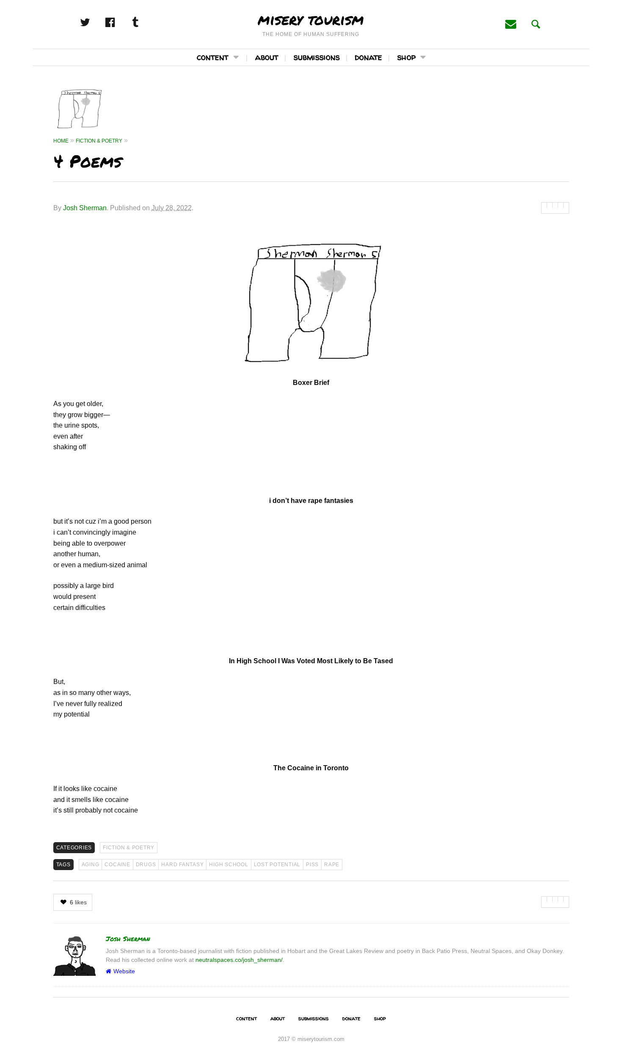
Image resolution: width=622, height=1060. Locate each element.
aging (90, 865)
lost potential (277, 865)
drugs (146, 865)
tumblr (144, 22)
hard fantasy (182, 865)
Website (124, 971)
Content (212, 57)
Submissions (317, 57)
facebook (119, 22)
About (266, 57)
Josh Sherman (85, 207)
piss (312, 865)
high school (228, 865)
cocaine (117, 865)
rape (331, 865)
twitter (94, 22)
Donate (368, 57)
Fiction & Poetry (128, 848)
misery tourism (311, 19)
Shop (406, 57)
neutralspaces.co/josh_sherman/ (239, 959)
